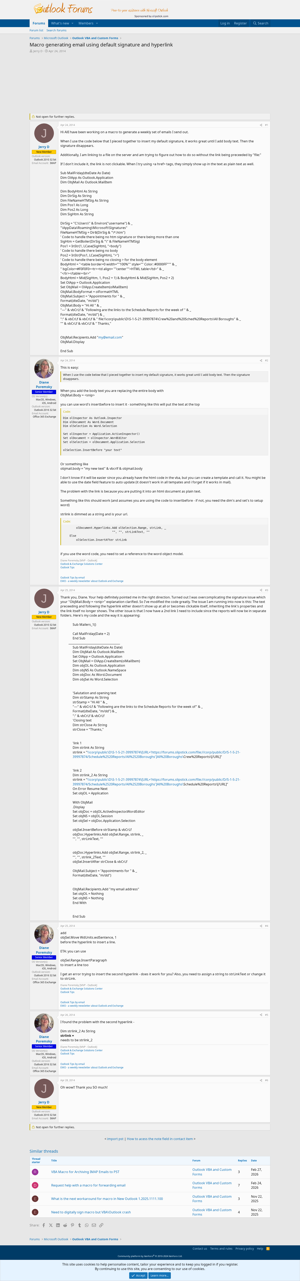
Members (86, 23)
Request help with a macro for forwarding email (88, 1185)
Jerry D (37, 51)
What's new (60, 23)
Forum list (36, 30)
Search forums (57, 30)
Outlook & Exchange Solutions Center (81, 564)
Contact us (200, 1248)
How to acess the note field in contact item (160, 1139)
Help (260, 1248)
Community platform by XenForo (150, 1256)
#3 (266, 590)
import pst (115, 1139)
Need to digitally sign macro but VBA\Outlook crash (91, 1212)
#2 (266, 360)
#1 (266, 125)
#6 (266, 1080)
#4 (266, 926)
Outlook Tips (67, 567)
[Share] (261, 125)
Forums (39, 23)
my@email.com (110, 337)
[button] (73, 23)
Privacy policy (245, 1248)
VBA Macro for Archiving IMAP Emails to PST (85, 1172)
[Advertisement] (129, 83)
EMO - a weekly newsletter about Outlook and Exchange (91, 581)
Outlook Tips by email (72, 577)
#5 (266, 1015)
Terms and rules (221, 1248)
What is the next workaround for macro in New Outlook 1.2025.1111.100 (107, 1198)
